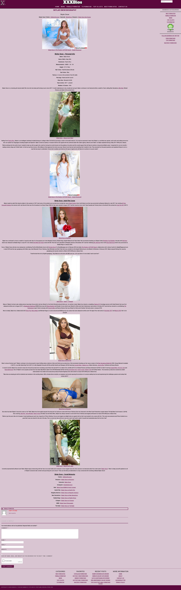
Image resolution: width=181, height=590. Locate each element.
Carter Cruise (80, 369)
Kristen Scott (52, 247)
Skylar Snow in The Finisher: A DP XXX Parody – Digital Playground (64, 50)
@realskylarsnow (67, 485)
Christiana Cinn (73, 369)
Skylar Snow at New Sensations (69, 495)
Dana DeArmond (110, 242)
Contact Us (122, 6)
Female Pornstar (73, 6)
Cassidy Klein (77, 365)
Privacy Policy (120, 582)
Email (3, 544)
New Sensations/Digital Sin (104, 363)
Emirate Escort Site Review (100, 576)
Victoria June (121, 367)
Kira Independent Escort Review (100, 580)
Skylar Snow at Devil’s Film (68, 490)
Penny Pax (28, 310)
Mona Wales (35, 310)
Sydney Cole (88, 369)
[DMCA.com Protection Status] (170, 27)
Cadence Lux (85, 365)
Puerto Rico (11, 140)
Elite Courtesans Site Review (100, 578)
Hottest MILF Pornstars (80, 580)
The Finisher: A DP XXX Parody (89, 247)
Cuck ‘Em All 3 (120, 205)
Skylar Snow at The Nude (67, 506)
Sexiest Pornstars (80, 578)
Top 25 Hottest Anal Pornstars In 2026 (100, 583)
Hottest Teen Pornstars (80, 576)
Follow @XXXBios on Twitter (170, 35)
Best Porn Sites (110, 6)
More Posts (12, 513)
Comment (4, 528)
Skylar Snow (104, 468)
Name (3, 540)
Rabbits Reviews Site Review (100, 574)
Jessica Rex (101, 365)
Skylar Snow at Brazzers (67, 479)
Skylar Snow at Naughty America (69, 492)
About (120, 576)
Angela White (113, 367)
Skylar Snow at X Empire (67, 500)
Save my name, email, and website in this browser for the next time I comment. (27, 556)
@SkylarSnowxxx (55, 17)
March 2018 (118, 310)
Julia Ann (22, 413)
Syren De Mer (51, 308)
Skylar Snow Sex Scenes (84, 17)
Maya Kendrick (51, 306)
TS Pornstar (86, 6)
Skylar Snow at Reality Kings (68, 498)
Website (4, 549)
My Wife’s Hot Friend (39, 242)
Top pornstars (170, 40)
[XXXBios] (73, 2)
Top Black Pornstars (80, 574)
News (63, 6)
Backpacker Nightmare (29, 306)
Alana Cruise (37, 413)
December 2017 (108, 310)
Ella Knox (124, 240)
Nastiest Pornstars (170, 43)
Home (57, 6)
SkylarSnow (69, 17)
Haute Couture (72, 203)
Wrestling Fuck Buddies (109, 240)
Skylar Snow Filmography (66, 503)
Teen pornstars (170, 38)
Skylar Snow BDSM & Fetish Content (66, 487)
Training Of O (97, 304)
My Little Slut (97, 242)
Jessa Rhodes (29, 413)
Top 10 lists (98, 6)
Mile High (121, 88)
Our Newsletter (120, 580)
